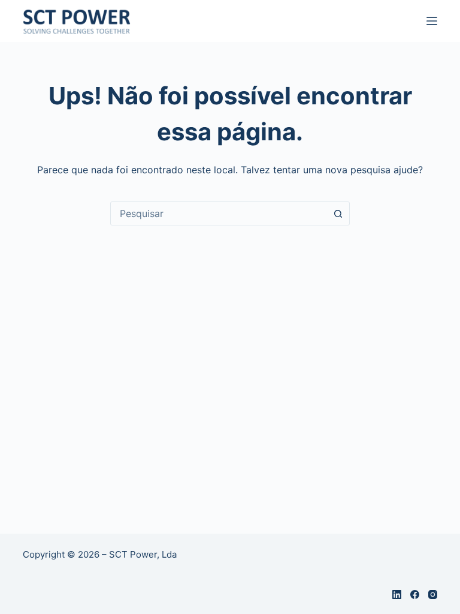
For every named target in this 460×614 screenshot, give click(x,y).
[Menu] (431, 21)
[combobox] (218, 213)
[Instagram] (432, 594)
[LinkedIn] (396, 594)
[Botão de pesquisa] (337, 213)
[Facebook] (414, 594)
